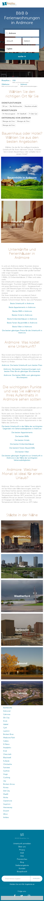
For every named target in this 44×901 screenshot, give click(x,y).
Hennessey (7, 807)
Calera (5, 741)
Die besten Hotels (22, 440)
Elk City (6, 718)
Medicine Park (9, 737)
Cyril (5, 728)
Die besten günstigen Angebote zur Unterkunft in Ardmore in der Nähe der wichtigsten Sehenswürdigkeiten (22, 458)
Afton (5, 814)
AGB (22, 853)
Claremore (7, 801)
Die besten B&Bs (22, 436)
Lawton (6, 731)
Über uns (22, 847)
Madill (5, 794)
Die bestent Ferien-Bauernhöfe (22, 448)
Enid (5, 751)
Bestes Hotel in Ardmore (22, 315)
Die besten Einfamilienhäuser (22, 444)
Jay (4, 781)
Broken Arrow (9, 784)
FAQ (22, 856)
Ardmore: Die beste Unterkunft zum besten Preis (22, 365)
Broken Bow (8, 734)
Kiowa (5, 787)
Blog (22, 862)
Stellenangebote (22, 865)
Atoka (5, 797)
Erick (5, 721)
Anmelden (36, 878)
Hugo (5, 774)
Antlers (6, 817)
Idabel (5, 724)
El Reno (6, 744)
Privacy (22, 850)
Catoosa (6, 714)
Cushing (6, 777)
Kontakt (22, 868)
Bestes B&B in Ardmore (22, 311)
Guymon (6, 804)
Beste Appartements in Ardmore (22, 307)
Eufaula (6, 761)
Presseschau (22, 859)
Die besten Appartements (22, 432)
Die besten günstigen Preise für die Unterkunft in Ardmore (22, 331)
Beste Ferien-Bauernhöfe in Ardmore (22, 323)
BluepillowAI (22, 871)
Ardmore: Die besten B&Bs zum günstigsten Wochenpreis (22, 376)
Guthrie (6, 771)
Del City (6, 791)
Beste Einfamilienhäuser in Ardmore (22, 319)
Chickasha (7, 764)
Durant (6, 811)
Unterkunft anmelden (22, 843)
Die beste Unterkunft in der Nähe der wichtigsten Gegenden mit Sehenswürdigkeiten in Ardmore (22, 427)
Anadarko (7, 747)
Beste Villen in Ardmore (22, 327)
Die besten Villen (22, 452)
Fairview (6, 767)
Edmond (6, 711)
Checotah (7, 754)
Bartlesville (7, 708)
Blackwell (7, 757)
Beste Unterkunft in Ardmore (22, 303)
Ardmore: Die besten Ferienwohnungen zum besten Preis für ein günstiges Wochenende (22, 370)
